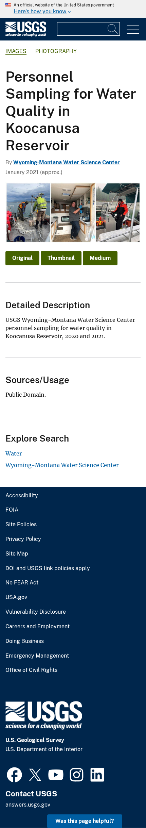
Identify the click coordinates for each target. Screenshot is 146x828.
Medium (100, 258)
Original (22, 258)
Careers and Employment (37, 627)
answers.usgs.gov (27, 804)
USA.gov (16, 597)
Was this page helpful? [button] (84, 821)
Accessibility (21, 496)
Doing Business (24, 641)
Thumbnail (61, 258)
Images (15, 51)
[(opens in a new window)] (14, 774)
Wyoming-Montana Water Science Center (66, 162)
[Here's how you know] (73, 9)
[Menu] (133, 29)
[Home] (25, 35)
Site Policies (21, 524)
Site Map (16, 554)
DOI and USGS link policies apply (47, 568)
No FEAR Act (21, 583)
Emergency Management (37, 656)
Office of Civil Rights (31, 670)
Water (13, 453)
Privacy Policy (23, 539)
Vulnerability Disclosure (35, 612)
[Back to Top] (121, 803)
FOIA (11, 510)
